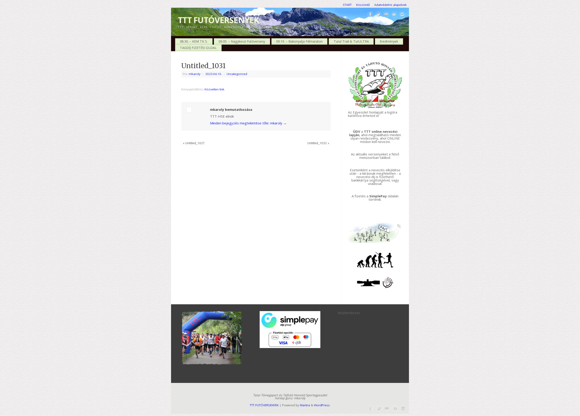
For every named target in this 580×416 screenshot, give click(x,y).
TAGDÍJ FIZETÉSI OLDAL (198, 48)
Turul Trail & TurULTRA (351, 41)
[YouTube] (394, 14)
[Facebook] (370, 14)
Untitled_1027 (194, 143)
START (347, 5)
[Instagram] (402, 14)
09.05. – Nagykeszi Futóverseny (242, 41)
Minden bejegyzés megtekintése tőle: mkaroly (248, 123)
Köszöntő (363, 5)
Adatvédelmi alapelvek (390, 5)
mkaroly (195, 74)
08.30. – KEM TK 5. (194, 41)
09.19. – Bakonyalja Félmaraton (299, 41)
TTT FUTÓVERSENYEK (218, 20)
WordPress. (322, 405)
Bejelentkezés (349, 312)
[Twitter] (378, 14)
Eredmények (389, 41)
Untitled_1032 (318, 143)
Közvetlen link (214, 89)
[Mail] (386, 14)
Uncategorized (237, 74)
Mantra (305, 405)
